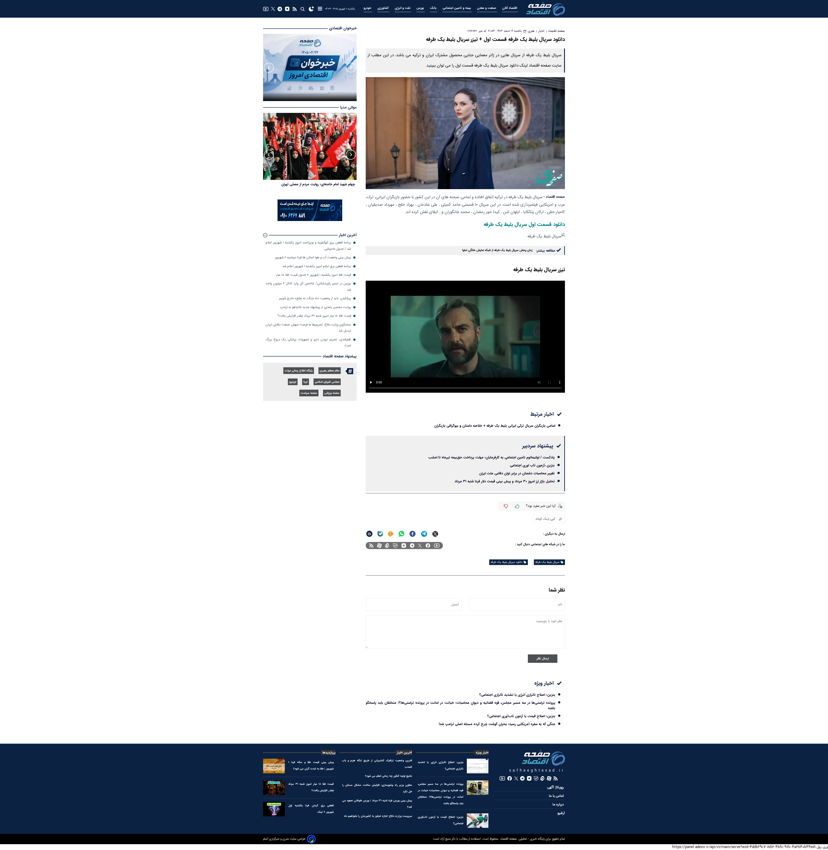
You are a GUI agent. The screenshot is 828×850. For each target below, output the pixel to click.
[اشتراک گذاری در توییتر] (435, 534)
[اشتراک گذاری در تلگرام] (424, 533)
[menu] (320, 9)
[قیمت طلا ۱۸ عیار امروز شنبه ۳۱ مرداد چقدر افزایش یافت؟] (274, 787)
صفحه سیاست (309, 393)
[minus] (506, 506)
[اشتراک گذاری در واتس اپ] (401, 534)
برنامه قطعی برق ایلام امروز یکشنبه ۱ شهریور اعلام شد (316, 266)
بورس (420, 8)
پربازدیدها (329, 752)
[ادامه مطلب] (265, 235)
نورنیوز (292, 382)
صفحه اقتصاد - (554, 197)
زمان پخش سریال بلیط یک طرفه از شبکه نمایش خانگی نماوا (497, 250)
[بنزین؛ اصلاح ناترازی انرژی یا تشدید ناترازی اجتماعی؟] (478, 766)
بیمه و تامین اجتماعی (457, 8)
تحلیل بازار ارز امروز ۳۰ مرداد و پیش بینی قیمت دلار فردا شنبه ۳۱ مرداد (505, 481)
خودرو (368, 8)
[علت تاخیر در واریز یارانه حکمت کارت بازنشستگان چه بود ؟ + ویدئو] (310, 146)
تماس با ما (557, 796)
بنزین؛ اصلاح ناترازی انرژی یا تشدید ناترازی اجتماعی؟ (517, 694)
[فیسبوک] (428, 545)
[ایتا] (391, 534)
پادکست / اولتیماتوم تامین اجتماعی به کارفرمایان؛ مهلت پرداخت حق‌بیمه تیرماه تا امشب (491, 457)
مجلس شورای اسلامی (327, 382)
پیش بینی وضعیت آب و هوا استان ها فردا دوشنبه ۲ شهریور (313, 257)
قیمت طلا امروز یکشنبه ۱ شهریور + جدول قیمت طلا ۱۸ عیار (313, 275)
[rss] (294, 9)
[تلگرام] (280, 9)
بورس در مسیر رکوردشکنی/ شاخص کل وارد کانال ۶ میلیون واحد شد (308, 286)
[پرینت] (369, 533)
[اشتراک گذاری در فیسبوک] (412, 533)
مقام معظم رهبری (329, 371)
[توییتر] (273, 9)
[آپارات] (379, 545)
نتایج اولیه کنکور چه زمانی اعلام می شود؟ (388, 776)
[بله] (380, 534)
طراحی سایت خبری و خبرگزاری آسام (284, 839)
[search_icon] (302, 9)
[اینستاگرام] (287, 8)
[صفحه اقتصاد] (545, 9)
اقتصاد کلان (510, 8)
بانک (433, 8)
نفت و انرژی (403, 8)
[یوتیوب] (265, 9)
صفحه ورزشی (331, 393)
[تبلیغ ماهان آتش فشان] (310, 220)
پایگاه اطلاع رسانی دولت (299, 371)
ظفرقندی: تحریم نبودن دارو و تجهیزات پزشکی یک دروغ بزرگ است (308, 342)
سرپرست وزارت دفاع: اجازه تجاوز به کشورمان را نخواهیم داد (378, 816)
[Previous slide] (351, 68)
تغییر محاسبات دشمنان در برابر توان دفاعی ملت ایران (517, 473)
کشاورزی (383, 8)
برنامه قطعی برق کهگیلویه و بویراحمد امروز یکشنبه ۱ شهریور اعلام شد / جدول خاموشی (308, 245)
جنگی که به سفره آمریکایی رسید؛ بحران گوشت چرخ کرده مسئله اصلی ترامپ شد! (497, 724)
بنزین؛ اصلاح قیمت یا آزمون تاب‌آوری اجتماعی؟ (521, 716)
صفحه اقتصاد (508, 839)
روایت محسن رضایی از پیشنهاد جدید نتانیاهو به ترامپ (315, 307)
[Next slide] (269, 68)
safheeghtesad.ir (537, 771)
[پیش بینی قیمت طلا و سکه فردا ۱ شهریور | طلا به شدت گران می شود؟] (274, 766)
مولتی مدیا (348, 107)
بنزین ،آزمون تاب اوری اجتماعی (532, 465)
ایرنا (305, 382)
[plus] (517, 506)
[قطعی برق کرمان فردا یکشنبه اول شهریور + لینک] (274, 809)
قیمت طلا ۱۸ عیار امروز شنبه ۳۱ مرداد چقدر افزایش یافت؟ (314, 316)
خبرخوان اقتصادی (343, 28)
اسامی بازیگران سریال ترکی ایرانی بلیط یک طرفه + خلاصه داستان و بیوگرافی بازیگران (494, 425)
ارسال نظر (542, 658)
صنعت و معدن (487, 8)
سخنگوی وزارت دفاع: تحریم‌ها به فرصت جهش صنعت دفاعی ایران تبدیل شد (308, 327)
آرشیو (561, 813)
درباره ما (558, 805)
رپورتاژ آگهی (556, 787)
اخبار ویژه (482, 752)
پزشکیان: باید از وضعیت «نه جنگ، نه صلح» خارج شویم (315, 298)
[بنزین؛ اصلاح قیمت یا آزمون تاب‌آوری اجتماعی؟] (478, 820)
